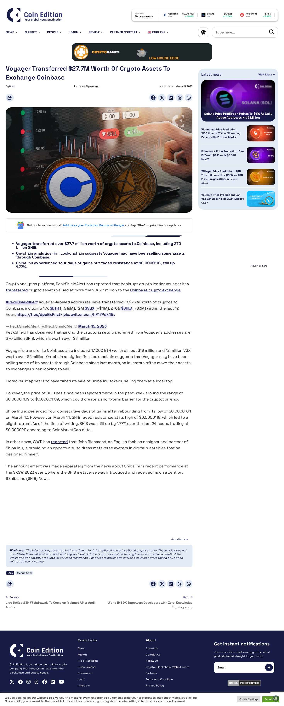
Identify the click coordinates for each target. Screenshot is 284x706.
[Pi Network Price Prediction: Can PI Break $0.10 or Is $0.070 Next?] (261, 155)
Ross (11, 86)
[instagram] (28, 681)
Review (94, 32)
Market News (24, 572)
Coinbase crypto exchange (155, 290)
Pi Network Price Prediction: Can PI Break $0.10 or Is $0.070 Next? (222, 155)
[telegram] (20, 681)
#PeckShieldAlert (22, 302)
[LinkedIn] (171, 98)
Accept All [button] (271, 699)
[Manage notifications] (276, 698)
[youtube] (61, 681)
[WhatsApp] (188, 98)
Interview (84, 685)
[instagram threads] (36, 681)
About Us (152, 648)
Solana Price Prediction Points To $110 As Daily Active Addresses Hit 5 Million (238, 116)
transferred (17, 290)
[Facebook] (153, 98)
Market (31, 32)
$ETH (54, 308)
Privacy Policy (155, 685)
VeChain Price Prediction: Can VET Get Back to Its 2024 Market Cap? (222, 198)
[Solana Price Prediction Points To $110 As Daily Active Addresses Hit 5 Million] (238, 101)
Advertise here (179, 539)
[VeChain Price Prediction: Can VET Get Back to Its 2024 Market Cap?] (261, 199)
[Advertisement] (238, 293)
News (10, 32)
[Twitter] (162, 98)
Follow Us (152, 660)
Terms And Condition (159, 679)
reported (59, 441)
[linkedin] (53, 681)
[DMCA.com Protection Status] (244, 683)
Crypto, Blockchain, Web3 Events (167, 667)
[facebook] (44, 681)
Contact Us (153, 654)
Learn (73, 32)
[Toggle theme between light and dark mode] (203, 32)
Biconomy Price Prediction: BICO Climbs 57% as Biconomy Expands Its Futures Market (221, 133)
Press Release (86, 667)
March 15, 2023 (92, 326)
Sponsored (85, 673)
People (52, 32)
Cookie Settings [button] (248, 699)
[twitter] (12, 681)
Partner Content (123, 32)
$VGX (89, 308)
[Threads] (180, 98)
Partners (151, 673)
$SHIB (126, 308)
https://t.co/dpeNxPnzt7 (39, 314)
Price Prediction (88, 660)
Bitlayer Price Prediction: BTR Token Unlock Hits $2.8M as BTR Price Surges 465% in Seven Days (222, 177)
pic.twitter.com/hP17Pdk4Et (89, 314)
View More (265, 74)
